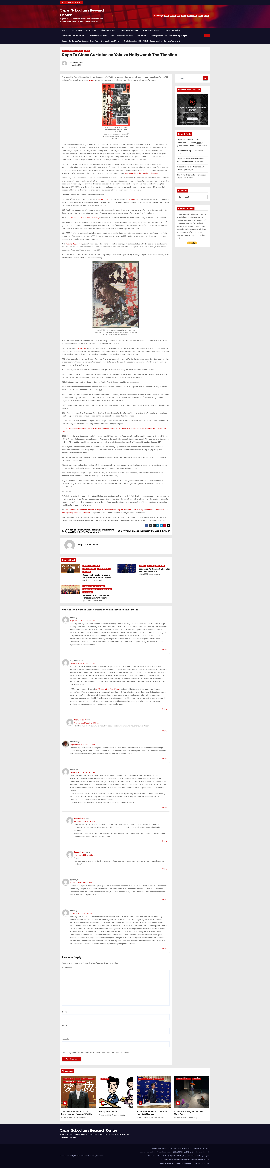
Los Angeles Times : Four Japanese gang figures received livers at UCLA (90, 41)
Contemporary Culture (90, 589)
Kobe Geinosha (134, 199)
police (200, 16)
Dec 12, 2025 (106, 1115)
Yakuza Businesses (107, 30)
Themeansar (100, 1156)
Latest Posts (91, 30)
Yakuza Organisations (151, 30)
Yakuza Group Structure (129, 30)
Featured (79, 50)
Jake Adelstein (191, 16)
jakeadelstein (77, 62)
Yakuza (87, 50)
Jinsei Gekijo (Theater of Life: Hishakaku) (82, 218)
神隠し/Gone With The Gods (122, 36)
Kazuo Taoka (103, 199)
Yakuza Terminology (173, 30)
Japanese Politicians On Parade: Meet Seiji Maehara (154, 570)
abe (178, 16)
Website (65, 1039)
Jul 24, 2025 (143, 574)
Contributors (77, 30)
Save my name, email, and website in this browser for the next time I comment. (96, 1052)
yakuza (172, 16)
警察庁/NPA (142, 36)
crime (97, 566)
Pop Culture (87, 572)
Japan (166, 16)
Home (64, 30)
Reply (164, 649)
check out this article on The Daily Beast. (141, 173)
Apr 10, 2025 (87, 600)
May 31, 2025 (182, 1118)
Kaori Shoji (193, 1118)
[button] (203, 35)
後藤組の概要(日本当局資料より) (73, 36)
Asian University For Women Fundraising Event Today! (95, 596)
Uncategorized (88, 592)
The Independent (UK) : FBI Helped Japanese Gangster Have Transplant (152, 41)
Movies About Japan (103, 569)
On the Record (160, 566)
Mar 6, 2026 (87, 580)
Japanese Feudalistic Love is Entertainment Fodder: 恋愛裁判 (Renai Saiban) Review (97, 577)
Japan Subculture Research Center (88, 1130)
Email (65, 1025)
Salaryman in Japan (185, 151)
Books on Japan (88, 566)
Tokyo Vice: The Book (98, 36)
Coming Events (99, 586)
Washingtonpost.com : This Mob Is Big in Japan (169, 36)
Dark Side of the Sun (69, 50)
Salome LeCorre (155, 574)
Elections (142, 566)
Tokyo (183, 16)
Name (65, 1012)
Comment (67, 968)
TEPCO (206, 16)
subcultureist (97, 580)
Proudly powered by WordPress (71, 1156)
